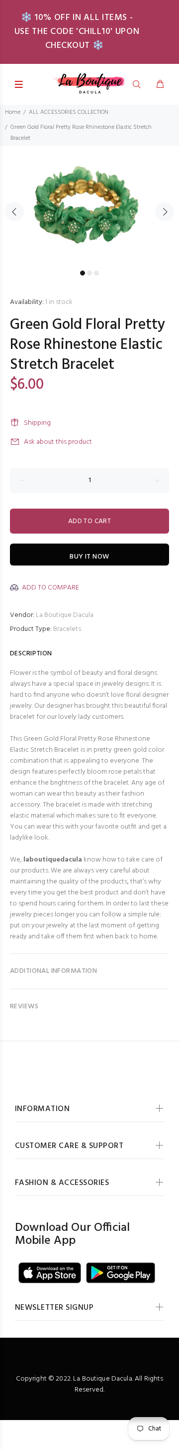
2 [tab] (89, 273)
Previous (14, 211)
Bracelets (67, 629)
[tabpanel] (89, 206)
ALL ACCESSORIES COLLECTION (68, 112)
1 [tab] (82, 273)
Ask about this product (58, 442)
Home (12, 112)
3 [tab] (96, 273)
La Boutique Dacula (64, 615)
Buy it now (89, 557)
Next (164, 211)
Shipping (37, 423)
